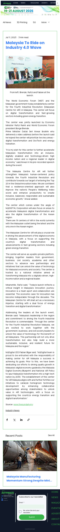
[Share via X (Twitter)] (14, 419)
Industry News (13, 410)
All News (7, 22)
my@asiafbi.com (5, 500)
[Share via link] (28, 419)
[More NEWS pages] (27, 3)
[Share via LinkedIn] (21, 419)
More (44, 22)
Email (21, 502)
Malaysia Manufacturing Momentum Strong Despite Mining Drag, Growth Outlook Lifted (30, 478)
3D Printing (22, 22)
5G (34, 22)
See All (51, 435)
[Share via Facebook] (7, 419)
